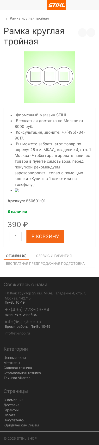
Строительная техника (22, 373)
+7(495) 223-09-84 (27, 310)
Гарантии (11, 410)
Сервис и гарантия (54, 256)
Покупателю (14, 420)
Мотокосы (12, 363)
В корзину (45, 236)
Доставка (11, 405)
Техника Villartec (17, 378)
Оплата (9, 415)
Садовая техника (18, 368)
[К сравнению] (82, 32)
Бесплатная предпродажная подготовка (45, 263)
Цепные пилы (15, 357)
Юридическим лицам (21, 425)
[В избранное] (91, 32)
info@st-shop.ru (23, 322)
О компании (13, 400)
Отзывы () (16, 256)
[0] (95, 5)
